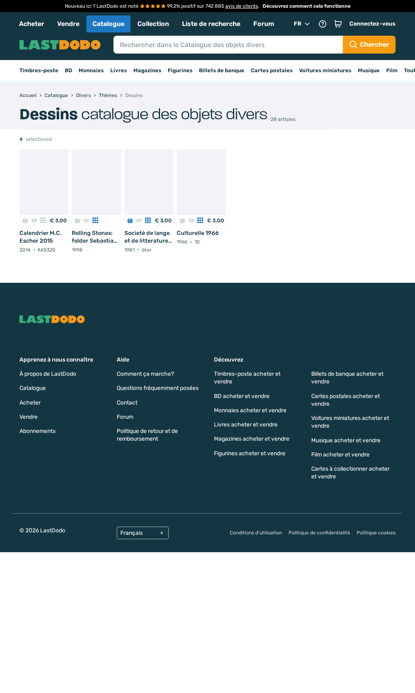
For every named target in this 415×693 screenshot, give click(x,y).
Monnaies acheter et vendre (250, 410)
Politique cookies (376, 533)
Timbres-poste (38, 70)
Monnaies (91, 70)
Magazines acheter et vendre (251, 438)
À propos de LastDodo (47, 373)
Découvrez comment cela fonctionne (307, 6)
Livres (118, 70)
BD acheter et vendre (242, 396)
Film (392, 70)
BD (68, 70)
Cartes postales (272, 70)
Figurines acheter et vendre (249, 453)
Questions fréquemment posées (158, 388)
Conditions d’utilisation (256, 533)
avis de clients (241, 6)
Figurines (180, 70)
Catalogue (108, 24)
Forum (263, 24)
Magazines (147, 70)
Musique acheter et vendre (346, 440)
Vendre (68, 24)
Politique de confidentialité (319, 533)
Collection (153, 24)
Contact (127, 402)
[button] (338, 24)
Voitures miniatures (325, 70)
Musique (369, 70)
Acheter (31, 24)
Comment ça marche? (145, 373)
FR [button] (298, 23)
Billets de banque (221, 70)
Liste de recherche (211, 24)
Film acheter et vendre (340, 454)
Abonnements (37, 431)
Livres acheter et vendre (246, 424)
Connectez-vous (372, 23)
